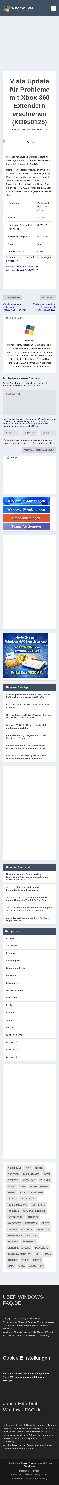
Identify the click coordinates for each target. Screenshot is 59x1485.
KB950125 (42, 225)
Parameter (43, 1229)
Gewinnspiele (13, 960)
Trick (24, 1260)
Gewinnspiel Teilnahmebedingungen (28, 1474)
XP (41, 1266)
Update (36, 1260)
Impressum (24, 1471)
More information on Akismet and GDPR (25, 424)
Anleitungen (12, 945)
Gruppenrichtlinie (34, 1211)
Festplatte (38, 1205)
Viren (11, 1266)
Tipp (38, 1254)
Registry (10, 1005)
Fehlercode (28, 1198)
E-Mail (11, 1186)
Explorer (37, 1192)
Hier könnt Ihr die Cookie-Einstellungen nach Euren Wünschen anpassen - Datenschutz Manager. (26, 1377)
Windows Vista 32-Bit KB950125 (22, 266)
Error (11, 1192)
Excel (23, 1192)
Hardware (11, 975)
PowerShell (15, 1235)
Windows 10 (12, 1050)
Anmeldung (15, 1168)
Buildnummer (31, 1174)
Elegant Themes (28, 1463)
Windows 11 (12, 1042)
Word (32, 1266)
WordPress (29, 1466)
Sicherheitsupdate (19, 1248)
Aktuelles (31, 129)
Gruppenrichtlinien (16, 968)
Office (45, 1223)
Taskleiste (41, 1248)
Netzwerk (31, 1223)
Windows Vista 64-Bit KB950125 (22, 270)
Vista (22, 1266)
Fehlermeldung (17, 1205)
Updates (10, 1027)
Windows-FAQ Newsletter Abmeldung (29, 1478)
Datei (47, 1174)
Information (12, 983)
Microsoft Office (14, 990)
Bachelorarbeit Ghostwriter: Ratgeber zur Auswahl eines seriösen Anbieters (27, 877)
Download (28, 1180)
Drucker (44, 1180)
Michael (29, 340)
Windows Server (14, 1035)
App (28, 1168)
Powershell (11, 997)
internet (33, 1217)
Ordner (12, 1229)
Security (10, 1012)
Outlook (26, 1229)
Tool (48, 1254)
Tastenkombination (19, 1254)
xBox (39, 129)
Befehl (39, 1168)
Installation (15, 1217)
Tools (9, 1020)
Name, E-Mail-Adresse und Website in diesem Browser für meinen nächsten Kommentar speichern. (29, 441)
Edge (23, 1186)
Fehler (12, 1198)
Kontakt (35, 1471)
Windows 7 (11, 1057)
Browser (13, 1174)
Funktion (13, 1211)
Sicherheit (29, 1241)
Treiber (12, 1260)
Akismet (29, 423)
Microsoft (14, 1223)
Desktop (10, 953)
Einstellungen (39, 1186)
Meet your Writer (14, 874)
